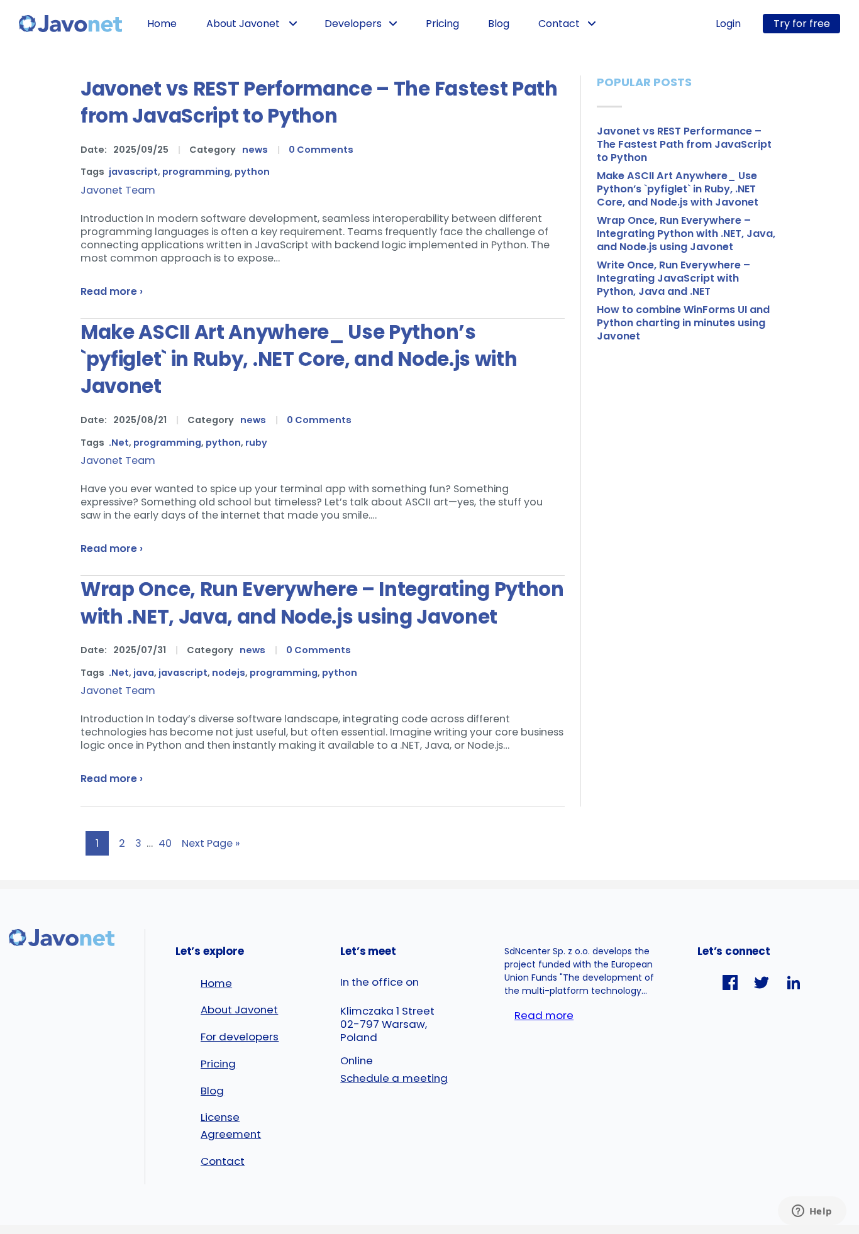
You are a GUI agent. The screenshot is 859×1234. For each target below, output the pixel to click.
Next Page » (211, 843)
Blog (498, 23)
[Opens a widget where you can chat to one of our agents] (811, 1212)
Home (162, 23)
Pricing (442, 23)
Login (728, 23)
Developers (353, 23)
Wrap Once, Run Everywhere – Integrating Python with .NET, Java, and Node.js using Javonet (322, 603)
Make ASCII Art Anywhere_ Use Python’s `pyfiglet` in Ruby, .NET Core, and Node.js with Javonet (299, 359)
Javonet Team (117, 190)
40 (165, 843)
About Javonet (243, 23)
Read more (544, 1015)
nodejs (228, 672)
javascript (133, 171)
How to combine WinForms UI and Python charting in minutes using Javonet (683, 322)
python (252, 171)
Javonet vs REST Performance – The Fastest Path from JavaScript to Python (319, 102)
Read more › (111, 291)
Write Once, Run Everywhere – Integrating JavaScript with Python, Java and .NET (673, 278)
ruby (256, 442)
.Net (119, 442)
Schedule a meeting (393, 1078)
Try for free (801, 23)
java (143, 672)
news (255, 149)
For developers (240, 1036)
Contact (559, 23)
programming (196, 171)
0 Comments (321, 149)
